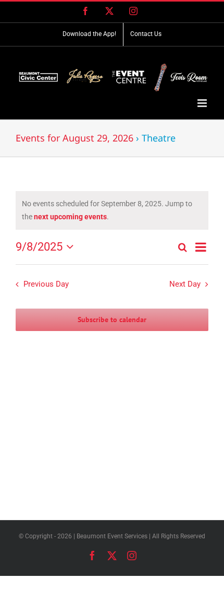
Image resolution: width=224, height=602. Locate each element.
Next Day (185, 284)
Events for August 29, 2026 (74, 138)
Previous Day (46, 284)
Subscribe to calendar (112, 319)
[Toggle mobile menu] (202, 103)
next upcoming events (70, 217)
